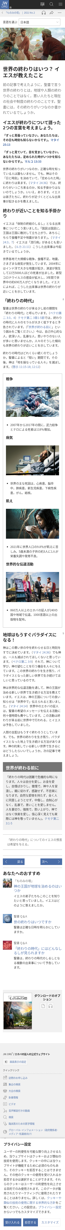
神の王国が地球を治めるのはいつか (38, 888)
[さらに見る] (59, 12)
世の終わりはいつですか (32, 921)
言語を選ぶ (10, 22)
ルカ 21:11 (23, 246)
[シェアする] (51, 12)
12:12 (35, 366)
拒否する (30, 1222)
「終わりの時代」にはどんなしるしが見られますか (38, 950)
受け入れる (12, 1222)
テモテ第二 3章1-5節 (31, 317)
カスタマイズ (50, 1222)
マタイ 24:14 (18, 706)
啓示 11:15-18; (22, 366)
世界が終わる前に (40, 327)
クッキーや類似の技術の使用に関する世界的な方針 (32, 1200)
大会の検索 (11, 1091)
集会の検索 (11, 1084)
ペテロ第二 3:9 (22, 661)
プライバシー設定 (49, 1207)
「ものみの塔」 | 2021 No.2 (20, 12)
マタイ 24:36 (38, 183)
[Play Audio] (43, 12)
